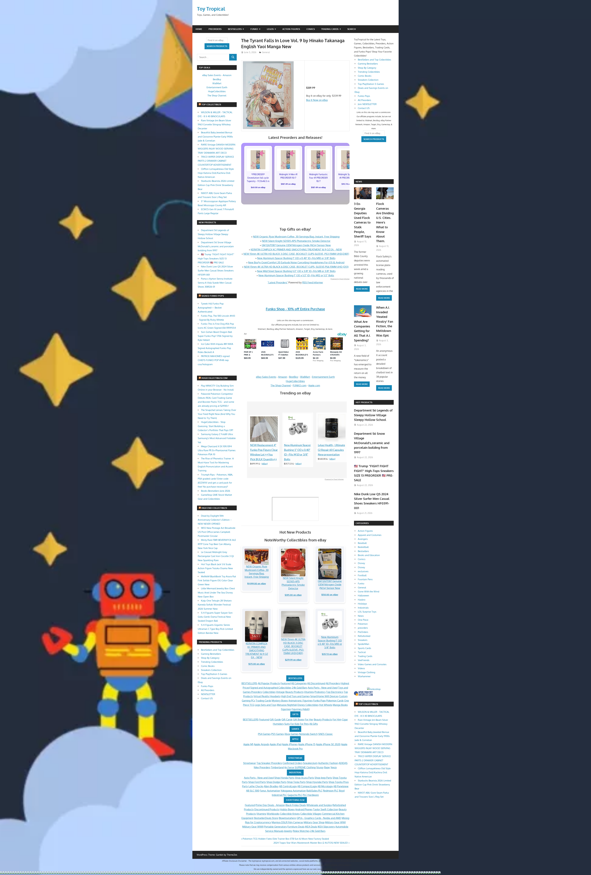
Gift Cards (286, 719)
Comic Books (208, 666)
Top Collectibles (211, 104)
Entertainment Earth (323, 376)
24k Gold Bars (299, 687)
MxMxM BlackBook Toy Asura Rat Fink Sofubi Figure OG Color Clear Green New (217, 580)
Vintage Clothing (366, 672)
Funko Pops (319, 700)
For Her (309, 719)
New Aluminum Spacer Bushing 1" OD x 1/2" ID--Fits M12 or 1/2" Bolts (296, 275)
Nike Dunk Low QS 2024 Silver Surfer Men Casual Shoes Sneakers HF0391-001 (216, 270)
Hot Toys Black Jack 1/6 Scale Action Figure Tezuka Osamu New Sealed (215, 568)
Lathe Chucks (255, 786)
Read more (362, 289)
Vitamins (309, 692)
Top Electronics (334, 692)
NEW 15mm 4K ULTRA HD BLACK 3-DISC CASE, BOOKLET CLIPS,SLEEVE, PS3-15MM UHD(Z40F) (296, 253)
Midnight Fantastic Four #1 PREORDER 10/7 (318, 177)
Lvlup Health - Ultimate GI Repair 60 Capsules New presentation (331, 450)
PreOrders (215, 29)
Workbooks (273, 813)
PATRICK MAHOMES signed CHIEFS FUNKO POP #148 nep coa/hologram (214, 360)
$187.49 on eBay (288, 184)
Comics (310, 29)
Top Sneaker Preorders (269, 763)
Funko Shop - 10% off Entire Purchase (295, 309)
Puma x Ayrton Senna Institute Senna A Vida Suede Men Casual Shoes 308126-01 (215, 282)
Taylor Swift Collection (325, 809)
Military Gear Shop (314, 822)
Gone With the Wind (368, 591)
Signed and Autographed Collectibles (270, 687)
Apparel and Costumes (369, 535)
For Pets (304, 723)
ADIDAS (343, 763)
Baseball (362, 543)
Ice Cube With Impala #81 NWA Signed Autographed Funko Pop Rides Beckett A (215, 348)
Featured (286, 683)
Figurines (286, 709)
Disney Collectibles (307, 704)
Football (362, 575)
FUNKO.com (299, 385)
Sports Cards (364, 648)
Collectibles (269, 692)
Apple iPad (275, 744)
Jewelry (288, 831)
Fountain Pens (365, 579)
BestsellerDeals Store (266, 818)
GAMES (295, 729)
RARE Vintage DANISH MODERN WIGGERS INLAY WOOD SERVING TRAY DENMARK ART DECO (216, 148)
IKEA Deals (311, 826)
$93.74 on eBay (349, 184)
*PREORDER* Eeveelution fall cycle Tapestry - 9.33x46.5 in (258, 177)
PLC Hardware (311, 794)
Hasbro (361, 599)
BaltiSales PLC (314, 790)
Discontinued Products (266, 809)
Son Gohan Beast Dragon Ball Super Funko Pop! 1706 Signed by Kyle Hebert (215, 336)
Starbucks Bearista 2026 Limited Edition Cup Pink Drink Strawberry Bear (216, 185)
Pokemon (363, 623)
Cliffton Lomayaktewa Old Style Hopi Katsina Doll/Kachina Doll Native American (216, 173)
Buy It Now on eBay (317, 100)
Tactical (362, 652)
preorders (363, 627)
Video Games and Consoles (372, 664)
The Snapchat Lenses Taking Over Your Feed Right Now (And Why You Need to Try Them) (217, 414)
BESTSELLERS (295, 678)
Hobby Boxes (287, 809)
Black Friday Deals (295, 805)
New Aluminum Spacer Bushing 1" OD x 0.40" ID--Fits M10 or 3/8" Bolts (296, 258)
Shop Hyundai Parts (317, 782)
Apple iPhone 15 (306, 744)
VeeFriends (363, 660)
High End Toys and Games (295, 696)
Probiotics (320, 692)
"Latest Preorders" (278, 282)
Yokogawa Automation (293, 790)
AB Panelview (340, 786)
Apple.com (314, 385)
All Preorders (333, 683)
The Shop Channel (281, 385)
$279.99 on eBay (293, 659)
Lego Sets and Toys (265, 704)
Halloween (363, 595)
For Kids (294, 723)
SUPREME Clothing (305, 767)
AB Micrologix (325, 786)
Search (351, 29)
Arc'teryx (289, 767)
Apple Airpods (261, 744)
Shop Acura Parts (304, 777)
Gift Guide (275, 719)
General (266, 52)
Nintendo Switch (308, 734)
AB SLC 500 (252, 790)
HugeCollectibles (295, 381)
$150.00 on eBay (329, 594)
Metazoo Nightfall (287, 704)
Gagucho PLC (294, 794)
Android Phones (303, 809)
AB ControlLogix (288, 786)
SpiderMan (363, 644)
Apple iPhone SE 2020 (328, 744)
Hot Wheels (325, 704)
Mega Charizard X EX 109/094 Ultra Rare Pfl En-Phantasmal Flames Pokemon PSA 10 (216, 450)
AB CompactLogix (307, 786)
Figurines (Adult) (301, 709)
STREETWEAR (295, 758)
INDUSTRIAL (295, 772)
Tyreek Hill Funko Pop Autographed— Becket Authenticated (211, 307)
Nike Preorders (262, 767)
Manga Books (340, 704)
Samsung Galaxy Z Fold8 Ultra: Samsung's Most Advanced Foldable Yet (217, 438)
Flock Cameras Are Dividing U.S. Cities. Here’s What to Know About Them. (385, 222)
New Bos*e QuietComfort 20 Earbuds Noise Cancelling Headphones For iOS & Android (296, 262)
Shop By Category (210, 657)
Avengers (363, 539)
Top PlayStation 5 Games (214, 674)
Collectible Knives (290, 813)
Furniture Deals (295, 826)
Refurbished (364, 636)
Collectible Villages (310, 813)
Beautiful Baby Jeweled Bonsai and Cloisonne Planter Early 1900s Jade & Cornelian (215, 136)
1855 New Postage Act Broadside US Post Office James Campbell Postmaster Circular (216, 532)
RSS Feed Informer (312, 282)
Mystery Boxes (280, 700)
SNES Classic (325, 734)
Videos (361, 668)
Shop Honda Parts (284, 777)
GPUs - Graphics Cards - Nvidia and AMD (319, 818)
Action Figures (291, 29)
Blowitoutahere (287, 818)
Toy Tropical (211, 9)
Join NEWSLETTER (367, 104)
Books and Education (369, 555)
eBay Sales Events (266, 376)
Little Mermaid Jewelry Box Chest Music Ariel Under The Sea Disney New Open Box (216, 592)
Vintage (280, 692)
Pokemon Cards (335, 700)
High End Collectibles (214, 508)
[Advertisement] (335, 12)
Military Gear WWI (335, 822)
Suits (287, 723)
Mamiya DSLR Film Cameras (287, 822)
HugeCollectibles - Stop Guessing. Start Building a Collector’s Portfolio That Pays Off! (215, 426)
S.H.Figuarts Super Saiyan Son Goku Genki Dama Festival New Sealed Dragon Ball (215, 616)
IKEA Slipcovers (326, 826)
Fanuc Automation (270, 790)
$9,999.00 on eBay (256, 583)
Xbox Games (291, 734)
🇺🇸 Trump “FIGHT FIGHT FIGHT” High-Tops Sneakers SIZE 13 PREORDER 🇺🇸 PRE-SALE (216, 258)
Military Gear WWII (252, 826)
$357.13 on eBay (330, 654)
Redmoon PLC (330, 790)
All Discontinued (316, 683)
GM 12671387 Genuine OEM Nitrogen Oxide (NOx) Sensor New (296, 245)
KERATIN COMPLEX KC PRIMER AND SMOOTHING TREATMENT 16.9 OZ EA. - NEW (296, 249)
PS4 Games (264, 734)
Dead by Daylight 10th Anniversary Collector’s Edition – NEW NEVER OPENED (215, 519)
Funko (254, 29)
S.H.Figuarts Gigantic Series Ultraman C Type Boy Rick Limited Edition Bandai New (215, 629)
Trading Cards (329, 29)
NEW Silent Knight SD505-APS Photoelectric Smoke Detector (296, 240)
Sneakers (362, 640)
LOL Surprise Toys (367, 611)
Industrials (363, 607)
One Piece (363, 619)
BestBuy (293, 376)
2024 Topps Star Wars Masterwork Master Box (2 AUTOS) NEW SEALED (310, 842)
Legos (270, 29)
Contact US (207, 698)
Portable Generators (275, 826)
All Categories (299, 683)
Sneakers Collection (211, 670)
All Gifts (313, 723)
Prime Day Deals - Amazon (270, 805)
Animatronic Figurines (300, 700)
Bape (327, 767)
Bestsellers (235, 29)
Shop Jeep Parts (323, 777)
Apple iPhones (290, 744)
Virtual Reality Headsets (266, 696)
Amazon (282, 376)
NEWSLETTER (208, 694)
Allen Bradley (271, 786)
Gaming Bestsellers (211, 653)
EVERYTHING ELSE (295, 800)
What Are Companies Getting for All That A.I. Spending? (362, 331)
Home (199, 29)
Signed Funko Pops (212, 295)
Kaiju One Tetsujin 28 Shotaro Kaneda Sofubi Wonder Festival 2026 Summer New (215, 604)
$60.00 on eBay (258, 187)
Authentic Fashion (328, 763)
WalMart (305, 376)
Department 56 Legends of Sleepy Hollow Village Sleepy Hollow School (213, 234)
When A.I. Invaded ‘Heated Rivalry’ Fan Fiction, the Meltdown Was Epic (384, 321)
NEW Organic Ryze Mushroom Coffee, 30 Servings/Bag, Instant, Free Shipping (296, 236)
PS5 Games (277, 734)
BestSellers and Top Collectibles (217, 649)
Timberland (277, 767)
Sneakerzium (310, 763)
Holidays (362, 603)
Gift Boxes (298, 719)
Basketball (363, 547)
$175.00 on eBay (256, 664)
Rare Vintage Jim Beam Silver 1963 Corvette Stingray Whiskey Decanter (214, 124)
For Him (337, 719)
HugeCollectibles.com (214, 378)
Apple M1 (248, 744)
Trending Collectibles (212, 661)
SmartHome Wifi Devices (324, 696)
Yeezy (333, 767)
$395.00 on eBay (293, 595)
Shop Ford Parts (257, 782)
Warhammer (364, 676)
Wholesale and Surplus (319, 805)
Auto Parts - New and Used (323, 687)
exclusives (363, 571)
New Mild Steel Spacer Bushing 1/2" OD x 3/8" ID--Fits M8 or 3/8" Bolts (296, 271)
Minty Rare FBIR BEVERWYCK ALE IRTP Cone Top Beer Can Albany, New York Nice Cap (217, 544)
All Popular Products (269, 683)
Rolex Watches (301, 831)
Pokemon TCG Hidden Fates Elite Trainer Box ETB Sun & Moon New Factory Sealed (286, 838)
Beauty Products (294, 692)
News (359, 181)
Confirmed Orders (292, 763)
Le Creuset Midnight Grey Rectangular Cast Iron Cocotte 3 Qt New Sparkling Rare (216, 556)
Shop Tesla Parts (296, 782)
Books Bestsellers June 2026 (215, 490)
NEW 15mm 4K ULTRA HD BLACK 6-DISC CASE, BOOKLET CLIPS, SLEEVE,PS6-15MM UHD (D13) (296, 266)
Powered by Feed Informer (340, 279)
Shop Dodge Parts (276, 782)
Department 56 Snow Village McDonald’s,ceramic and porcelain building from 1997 (216, 246)
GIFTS (295, 714)
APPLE (295, 739)
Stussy (320, 767)
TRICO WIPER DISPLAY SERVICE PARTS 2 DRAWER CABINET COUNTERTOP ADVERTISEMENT (216, 160)
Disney (361, 563)
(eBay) (265, 463)
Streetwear (249, 763)
